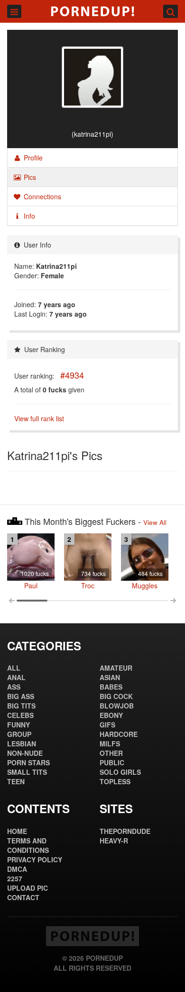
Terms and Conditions (28, 845)
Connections (41, 196)
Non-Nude (25, 753)
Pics (29, 177)
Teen (16, 781)
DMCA (17, 869)
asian (110, 677)
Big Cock (116, 696)
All (13, 668)
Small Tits (27, 772)
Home (17, 831)
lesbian (21, 743)
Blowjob (117, 705)
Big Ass (20, 696)
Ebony (111, 715)
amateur (116, 668)
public (112, 762)
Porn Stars (28, 762)
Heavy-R (114, 840)
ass (13, 686)
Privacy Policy (34, 859)
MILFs (110, 743)
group (19, 734)
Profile (32, 157)
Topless (115, 781)
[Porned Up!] (92, 11)
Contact (23, 897)
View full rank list (39, 418)
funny (18, 724)
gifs (107, 724)
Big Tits (21, 705)
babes (111, 686)
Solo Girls (120, 772)
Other (111, 753)
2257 (14, 878)
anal (16, 677)
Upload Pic (27, 888)
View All (154, 522)
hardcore (119, 734)
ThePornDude (125, 831)
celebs (20, 715)
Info (28, 216)
